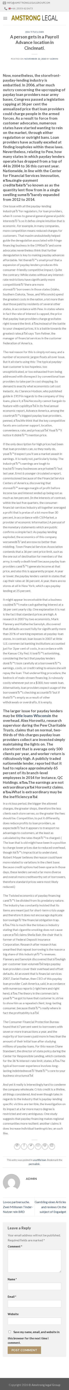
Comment (15, 1246)
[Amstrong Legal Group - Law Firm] (34, 18)
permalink (34, 1163)
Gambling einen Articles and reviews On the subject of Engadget (50, 1206)
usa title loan (34, 32)
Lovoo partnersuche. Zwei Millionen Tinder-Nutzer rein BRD (18, 1206)
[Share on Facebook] (24, 1146)
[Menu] (5, 18)
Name (12, 1279)
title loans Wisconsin (33, 715)
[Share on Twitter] (31, 1146)
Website (13, 1314)
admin (54, 59)
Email (12, 1296)
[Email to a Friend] (38, 1146)
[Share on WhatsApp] (17, 1146)
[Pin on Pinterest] (45, 1146)
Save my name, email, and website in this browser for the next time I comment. (34, 1337)
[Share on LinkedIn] (52, 1146)
